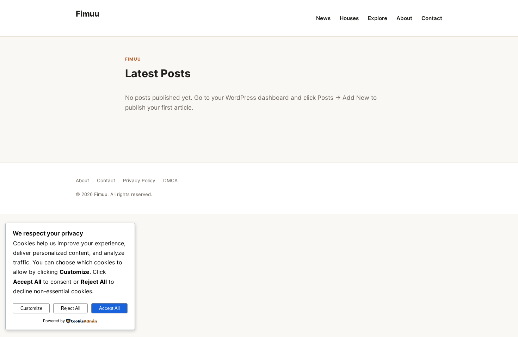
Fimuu (87, 13)
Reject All (70, 308)
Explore (377, 18)
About (404, 18)
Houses (349, 18)
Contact (431, 18)
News (323, 18)
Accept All (109, 308)
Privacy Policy (139, 180)
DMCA (170, 180)
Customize (31, 308)
